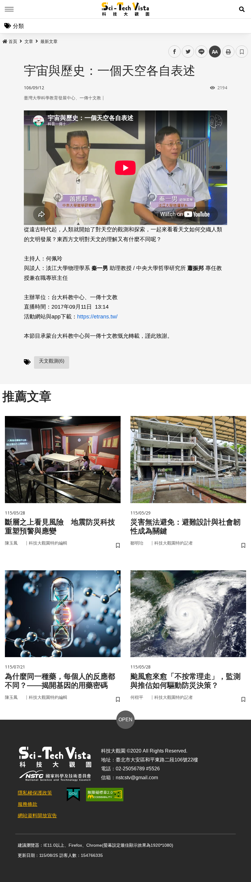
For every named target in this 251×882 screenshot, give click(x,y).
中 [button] (214, 51)
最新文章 (49, 41)
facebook (175, 51)
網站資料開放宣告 (37, 815)
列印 (228, 51)
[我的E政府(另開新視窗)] (73, 794)
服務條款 (27, 804)
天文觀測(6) (51, 361)
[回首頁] (125, 9)
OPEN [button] (125, 719)
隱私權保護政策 (35, 792)
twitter (188, 51)
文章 (28, 41)
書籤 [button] (242, 51)
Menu (9, 9)
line (200, 51)
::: (4, 40)
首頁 (13, 41)
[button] (242, 9)
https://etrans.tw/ (97, 317)
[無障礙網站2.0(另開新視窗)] (104, 794)
